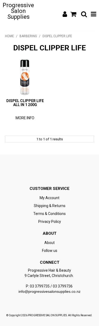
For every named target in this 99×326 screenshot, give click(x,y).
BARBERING (28, 36)
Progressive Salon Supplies (18, 11)
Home (9, 36)
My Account (49, 198)
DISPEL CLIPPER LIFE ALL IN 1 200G (25, 103)
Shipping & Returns (49, 206)
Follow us (49, 250)
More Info (25, 118)
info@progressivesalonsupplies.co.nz (49, 291)
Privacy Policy (49, 221)
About (49, 243)
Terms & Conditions (49, 214)
